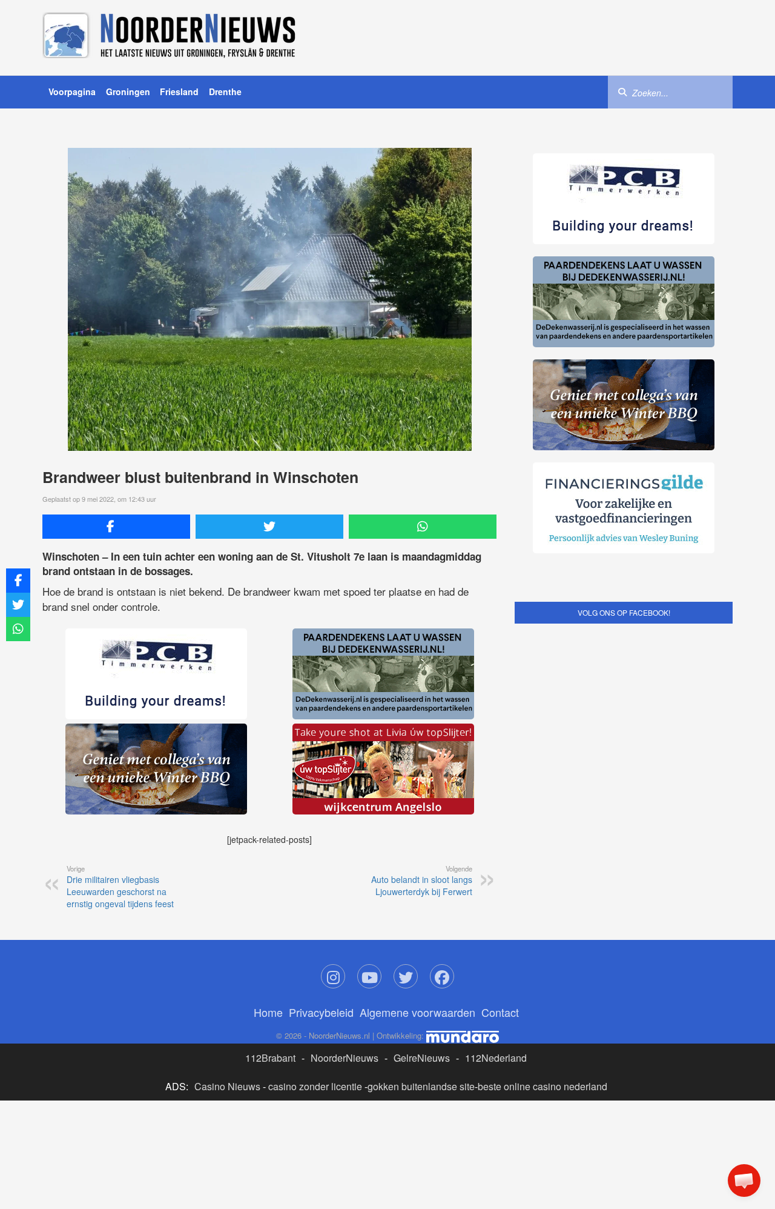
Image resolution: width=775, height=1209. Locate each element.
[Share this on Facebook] (116, 527)
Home (268, 1012)
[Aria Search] (622, 91)
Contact (500, 1012)
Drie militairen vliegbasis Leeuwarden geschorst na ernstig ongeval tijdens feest (120, 887)
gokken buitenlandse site (421, 1086)
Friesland (179, 91)
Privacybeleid (321, 1012)
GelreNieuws (422, 1058)
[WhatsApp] (422, 527)
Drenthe (225, 91)
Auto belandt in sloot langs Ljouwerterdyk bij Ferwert (421, 881)
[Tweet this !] (269, 527)
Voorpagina (72, 91)
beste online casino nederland (542, 1086)
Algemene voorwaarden (417, 1012)
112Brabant (270, 1058)
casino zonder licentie (315, 1086)
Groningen (128, 91)
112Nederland (496, 1058)
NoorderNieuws (344, 1058)
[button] (744, 1180)
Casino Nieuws (227, 1086)
